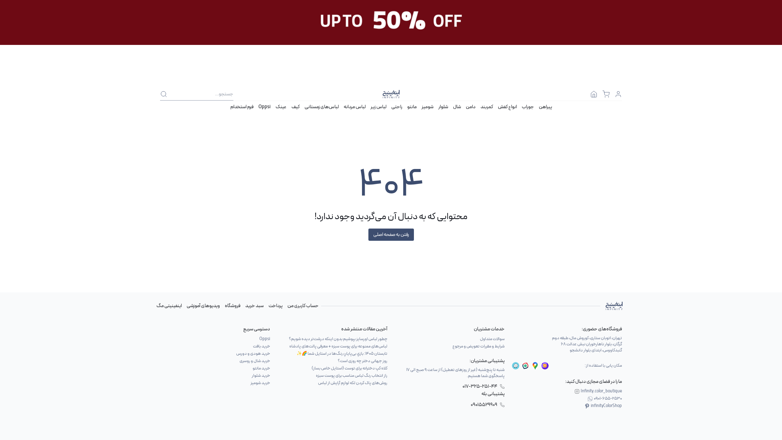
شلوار (443, 107)
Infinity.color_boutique (601, 391)
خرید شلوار (261, 375)
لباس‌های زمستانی (322, 107)
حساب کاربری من (303, 306)
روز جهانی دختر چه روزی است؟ (362, 361)
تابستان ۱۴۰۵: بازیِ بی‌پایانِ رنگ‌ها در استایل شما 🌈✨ (342, 353)
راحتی (396, 107)
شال (457, 107)
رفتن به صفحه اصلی (391, 234)
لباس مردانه (355, 107)
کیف (295, 107)
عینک (281, 107)
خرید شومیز (260, 383)
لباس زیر (378, 107)
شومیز (427, 107)
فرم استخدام (242, 107)
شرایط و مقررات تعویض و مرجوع (478, 346)
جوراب (528, 107)
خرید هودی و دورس (253, 353)
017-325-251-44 (479, 386)
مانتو (412, 107)
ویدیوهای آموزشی (203, 306)
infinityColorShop (606, 406)
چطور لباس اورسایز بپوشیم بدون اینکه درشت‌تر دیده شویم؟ (338, 339)
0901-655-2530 (608, 399)
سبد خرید (254, 306)
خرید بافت (261, 346)
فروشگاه (232, 306)
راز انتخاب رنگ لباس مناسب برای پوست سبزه (351, 375)
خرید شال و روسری (254, 361)
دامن (471, 107)
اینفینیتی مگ (169, 306)
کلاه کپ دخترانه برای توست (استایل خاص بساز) (349, 368)
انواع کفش (507, 107)
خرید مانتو (261, 368)
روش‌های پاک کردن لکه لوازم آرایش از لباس (352, 383)
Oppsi (264, 107)
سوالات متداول (492, 339)
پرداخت (276, 306)
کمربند (487, 107)
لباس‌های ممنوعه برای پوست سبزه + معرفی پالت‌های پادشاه (338, 346)
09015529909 (484, 405)
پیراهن (545, 107)
